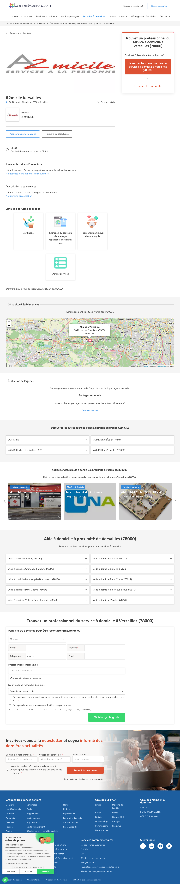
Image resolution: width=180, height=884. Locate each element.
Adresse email (79, 754)
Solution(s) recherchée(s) (19, 754)
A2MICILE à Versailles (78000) (109, 450)
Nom (13, 647)
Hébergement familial (142, 16)
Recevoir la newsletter (85, 770)
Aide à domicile (41, 23)
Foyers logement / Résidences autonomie (100, 867)
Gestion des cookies (14, 880)
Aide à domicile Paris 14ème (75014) (27, 589)
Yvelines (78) (70, 23)
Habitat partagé (69, 16)
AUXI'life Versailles (23, 492)
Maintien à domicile (93, 16)
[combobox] (31, 656)
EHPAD (84, 849)
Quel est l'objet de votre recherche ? (144, 55)
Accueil (9, 23)
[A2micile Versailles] (90, 340)
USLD (83, 853)
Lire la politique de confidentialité (16, 863)
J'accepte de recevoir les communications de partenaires (41, 705)
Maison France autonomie (93, 845)
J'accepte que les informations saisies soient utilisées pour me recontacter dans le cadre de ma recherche (36, 770)
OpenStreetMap (161, 366)
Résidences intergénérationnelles (96, 871)
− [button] (9, 325)
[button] (5, 880)
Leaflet (146, 366)
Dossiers (164, 16)
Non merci (11, 872)
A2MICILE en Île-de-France (107, 439)
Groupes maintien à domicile (152, 801)
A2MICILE (27, 117)
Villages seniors (88, 862)
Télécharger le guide (106, 717)
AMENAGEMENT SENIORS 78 (141, 492)
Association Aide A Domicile (85, 492)
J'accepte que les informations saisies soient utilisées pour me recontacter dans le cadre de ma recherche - (68, 699)
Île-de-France (56, 23)
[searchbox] (66, 670)
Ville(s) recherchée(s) (50, 754)
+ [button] (9, 321)
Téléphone (16, 656)
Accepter (45, 872)
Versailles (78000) (86, 23)
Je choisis (28, 872)
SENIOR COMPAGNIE (150, 812)
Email (71, 656)
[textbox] (30, 656)
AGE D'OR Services (149, 816)
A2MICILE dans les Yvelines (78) (25, 450)
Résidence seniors (45, 16)
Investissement (117, 16)
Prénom (73, 647)
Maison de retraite (21, 16)
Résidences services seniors (93, 858)
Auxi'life (144, 807)
